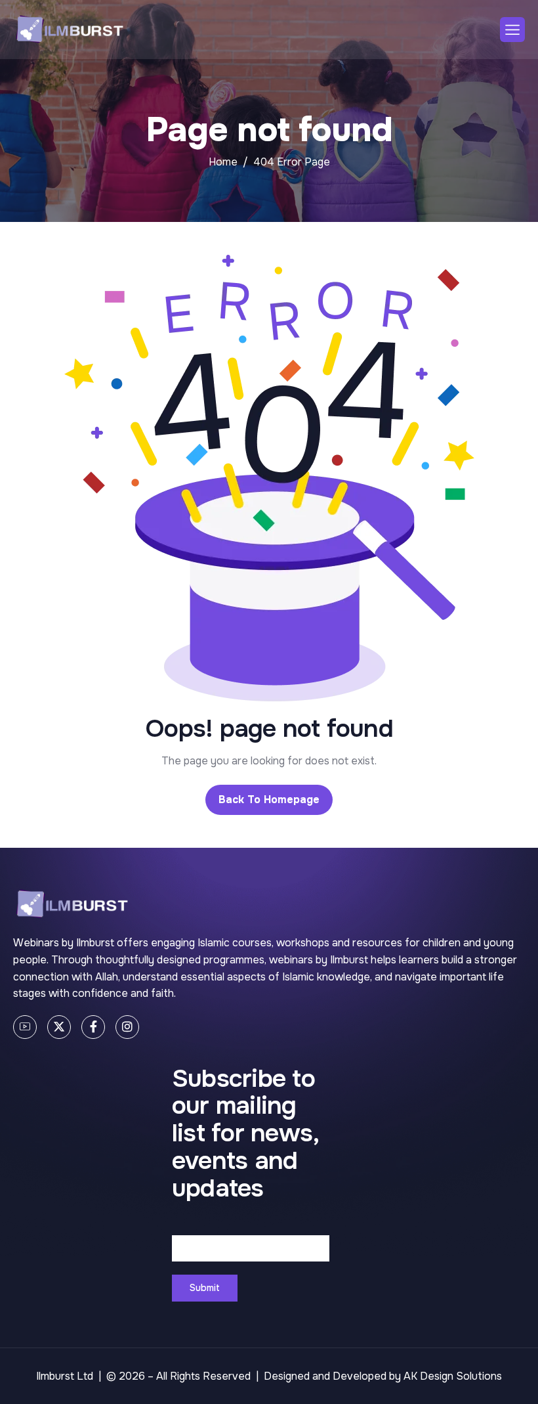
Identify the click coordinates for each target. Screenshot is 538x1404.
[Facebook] (93, 1027)
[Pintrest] (25, 1027)
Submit (205, 1288)
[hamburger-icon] (512, 29)
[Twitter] (59, 1027)
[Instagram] (127, 1027)
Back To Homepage (269, 799)
